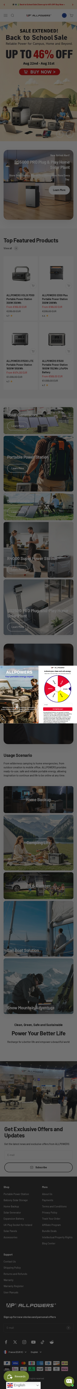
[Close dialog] (1, 667)
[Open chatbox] (69, 1381)
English (19, 1385)
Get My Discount (58, 709)
